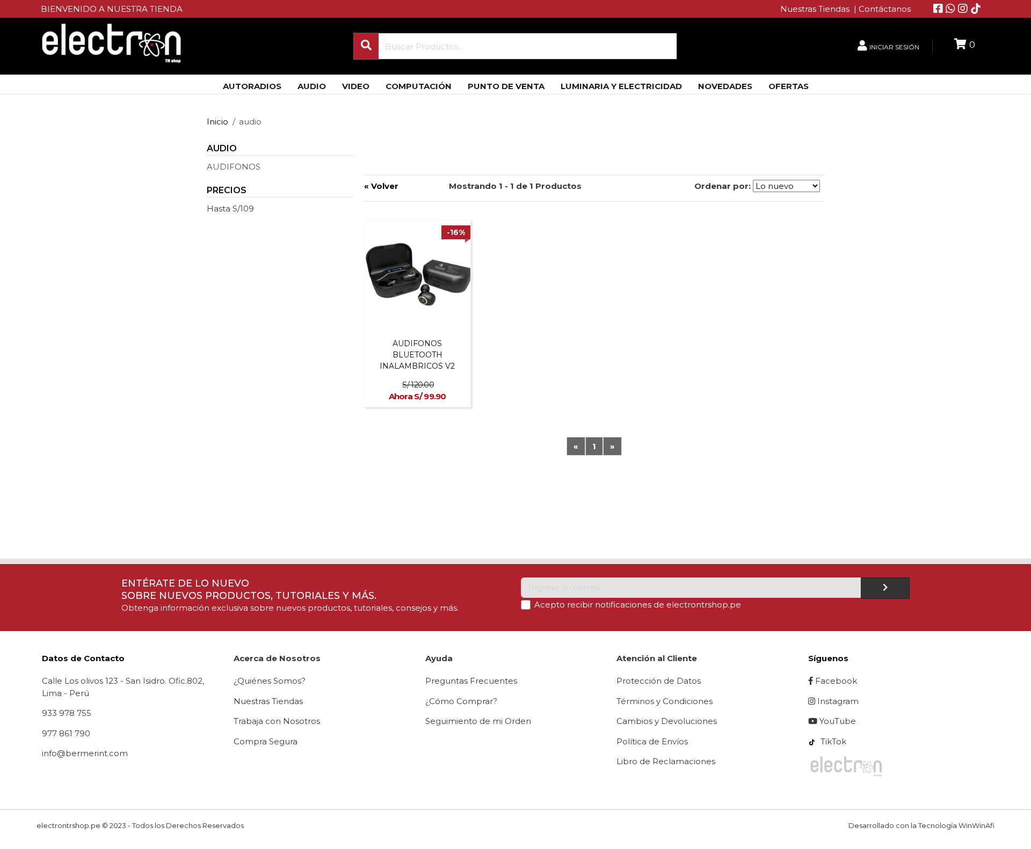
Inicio (217, 121)
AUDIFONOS (233, 167)
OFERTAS (788, 86)
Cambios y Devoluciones (666, 721)
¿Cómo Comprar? (461, 701)
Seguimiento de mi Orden (478, 721)
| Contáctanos (882, 9)
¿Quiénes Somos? (270, 681)
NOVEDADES (725, 86)
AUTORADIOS (252, 86)
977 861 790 (66, 733)
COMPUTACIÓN (419, 86)
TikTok (832, 741)
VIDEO (355, 86)
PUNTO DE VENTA (506, 86)
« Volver (381, 186)
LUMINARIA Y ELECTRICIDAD (621, 86)
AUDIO (311, 86)
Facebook (835, 681)
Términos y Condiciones (664, 701)
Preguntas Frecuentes (471, 681)
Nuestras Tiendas (816, 9)
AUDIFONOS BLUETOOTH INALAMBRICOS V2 (417, 354)
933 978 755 (66, 713)
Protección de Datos (658, 681)
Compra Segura (265, 741)
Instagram (837, 701)
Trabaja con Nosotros (277, 721)
